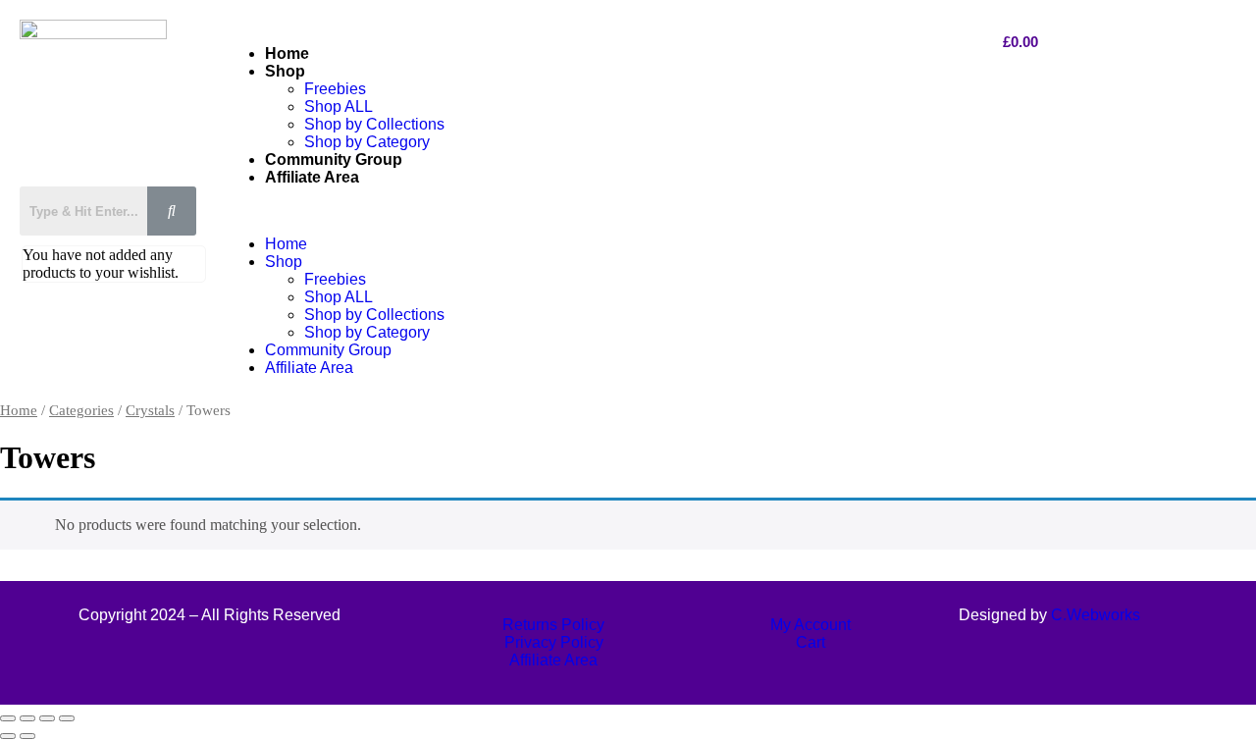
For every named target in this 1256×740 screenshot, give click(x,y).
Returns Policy (553, 624)
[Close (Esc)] (67, 718)
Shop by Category (367, 141)
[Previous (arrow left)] (8, 736)
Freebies (335, 88)
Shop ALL (338, 106)
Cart (810, 642)
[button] (592, 211)
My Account (810, 624)
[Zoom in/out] (8, 718)
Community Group (333, 159)
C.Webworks (1095, 615)
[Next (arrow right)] (27, 736)
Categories (81, 410)
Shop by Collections (374, 124)
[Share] (47, 718)
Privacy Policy (553, 642)
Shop (285, 71)
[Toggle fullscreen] (27, 718)
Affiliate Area (312, 177)
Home (287, 53)
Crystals (150, 410)
